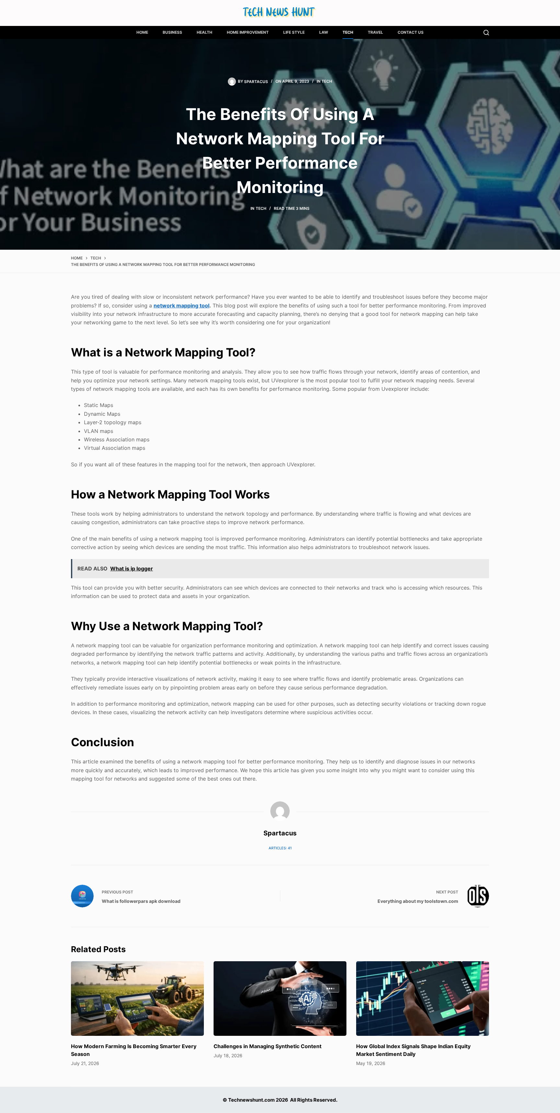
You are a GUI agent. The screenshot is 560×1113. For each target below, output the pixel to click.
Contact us (411, 32)
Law (323, 32)
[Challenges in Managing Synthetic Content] (280, 998)
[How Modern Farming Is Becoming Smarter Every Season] (137, 998)
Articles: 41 (280, 848)
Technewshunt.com (251, 1100)
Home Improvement (248, 32)
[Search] (486, 32)
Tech (348, 32)
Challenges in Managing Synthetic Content (267, 1046)
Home (142, 32)
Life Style (294, 32)
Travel (375, 32)
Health (204, 32)
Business (172, 32)
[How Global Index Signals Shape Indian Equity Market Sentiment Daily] (422, 998)
